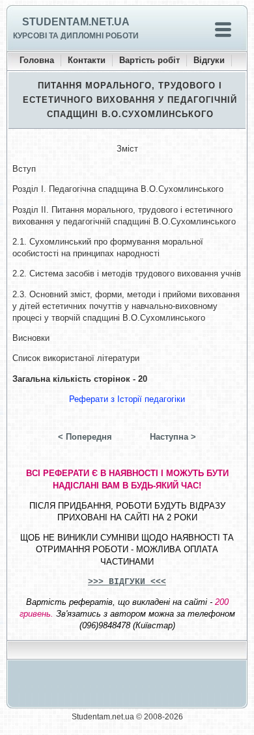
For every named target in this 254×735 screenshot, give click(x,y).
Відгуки (209, 60)
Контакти (87, 60)
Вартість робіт (149, 60)
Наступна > (173, 437)
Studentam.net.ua (76, 21)
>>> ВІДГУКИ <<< (127, 582)
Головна (37, 60)
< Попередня (85, 437)
